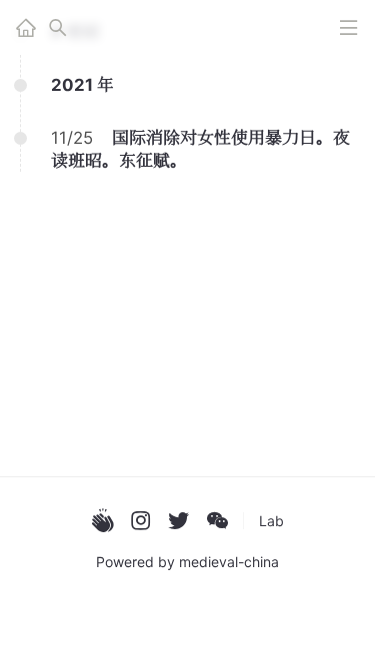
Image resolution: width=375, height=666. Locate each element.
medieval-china (229, 561)
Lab (271, 520)
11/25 (72, 138)
